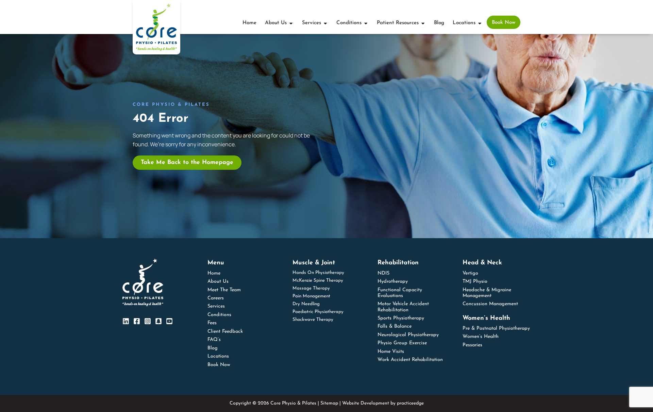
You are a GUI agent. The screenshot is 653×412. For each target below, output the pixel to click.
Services (216, 306)
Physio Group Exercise (402, 343)
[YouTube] (169, 321)
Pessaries (472, 345)
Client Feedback (225, 331)
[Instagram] (147, 321)
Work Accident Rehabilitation (410, 359)
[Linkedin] (125, 321)
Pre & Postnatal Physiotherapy (496, 328)
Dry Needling (306, 304)
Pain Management (311, 296)
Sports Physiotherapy (401, 318)
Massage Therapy (311, 288)
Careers (215, 298)
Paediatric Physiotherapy (318, 312)
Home (213, 273)
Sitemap (329, 403)
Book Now (218, 364)
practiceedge (410, 403)
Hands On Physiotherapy (318, 272)
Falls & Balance (395, 326)
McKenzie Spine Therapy (317, 280)
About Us (218, 281)
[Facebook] (136, 321)
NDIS (383, 273)
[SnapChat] (158, 321)
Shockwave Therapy (312, 319)
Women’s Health (481, 336)
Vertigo (470, 273)
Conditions (219, 314)
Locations (218, 356)
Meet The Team (224, 290)
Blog (212, 348)
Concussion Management (490, 304)
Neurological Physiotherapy (408, 334)
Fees (212, 323)
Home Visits (391, 351)
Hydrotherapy (393, 281)
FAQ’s (214, 339)
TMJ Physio (475, 281)
